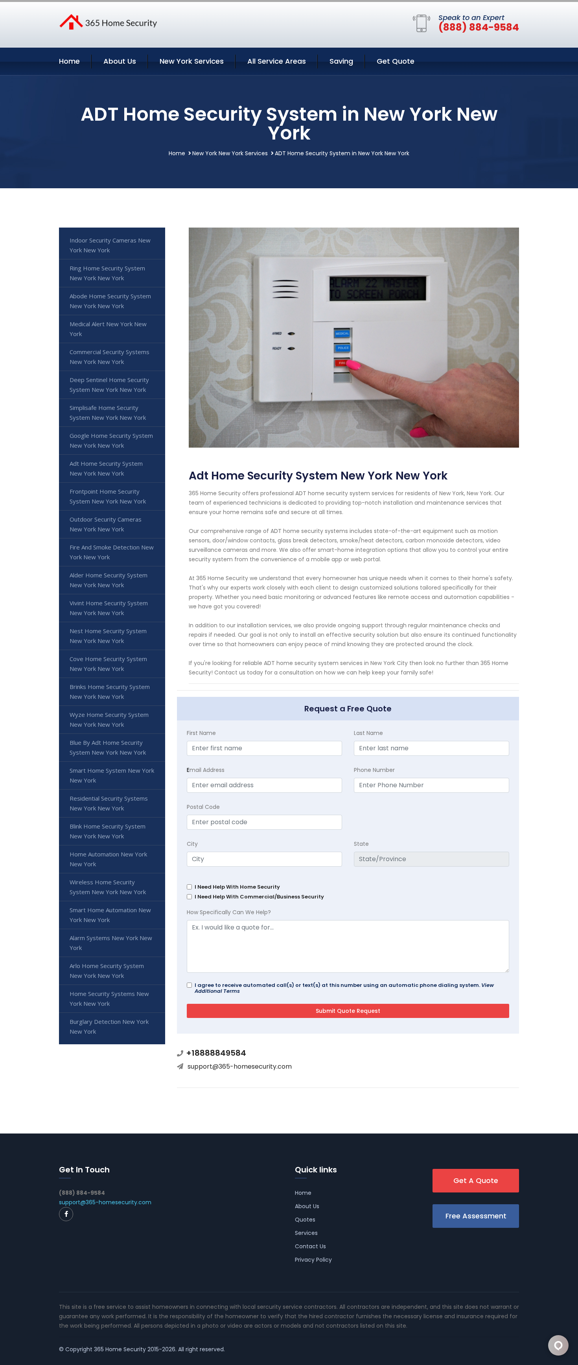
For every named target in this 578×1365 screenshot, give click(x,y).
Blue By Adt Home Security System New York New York (108, 747)
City (192, 844)
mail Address (206, 770)
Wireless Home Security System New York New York (108, 887)
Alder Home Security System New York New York (108, 580)
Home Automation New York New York (108, 859)
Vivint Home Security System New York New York (109, 608)
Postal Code (203, 807)
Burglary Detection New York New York (109, 1026)
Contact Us (310, 1246)
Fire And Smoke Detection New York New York (112, 552)
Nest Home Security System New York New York (108, 636)
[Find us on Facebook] (66, 1214)
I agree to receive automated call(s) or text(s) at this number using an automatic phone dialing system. (344, 988)
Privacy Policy (313, 1260)
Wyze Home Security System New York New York (109, 719)
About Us (119, 61)
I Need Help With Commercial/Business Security (259, 897)
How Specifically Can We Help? (229, 912)
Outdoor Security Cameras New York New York (106, 524)
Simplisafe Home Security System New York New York (108, 412)
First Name (201, 733)
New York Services (192, 61)
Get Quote (395, 61)
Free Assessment (475, 1216)
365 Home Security (120, 1349)
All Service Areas (276, 61)
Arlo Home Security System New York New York (107, 970)
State (361, 844)
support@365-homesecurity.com (240, 1066)
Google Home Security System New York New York (111, 440)
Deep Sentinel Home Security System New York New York (109, 384)
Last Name (368, 733)
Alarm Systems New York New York (111, 943)
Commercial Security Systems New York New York (109, 357)
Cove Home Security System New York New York (108, 663)
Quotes (305, 1220)
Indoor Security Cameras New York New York (110, 245)
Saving (341, 61)
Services (306, 1233)
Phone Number (374, 770)
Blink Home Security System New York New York (107, 831)
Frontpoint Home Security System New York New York (108, 496)
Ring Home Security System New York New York (107, 273)
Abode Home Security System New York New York (110, 301)
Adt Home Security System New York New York (106, 468)
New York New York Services (230, 153)
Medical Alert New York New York (108, 329)
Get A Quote (475, 1180)
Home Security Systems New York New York (109, 998)
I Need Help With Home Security (237, 887)
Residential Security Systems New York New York (109, 803)
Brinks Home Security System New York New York (110, 691)
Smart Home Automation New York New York (110, 915)
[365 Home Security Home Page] (108, 21)
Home (69, 61)
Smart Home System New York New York (112, 775)
